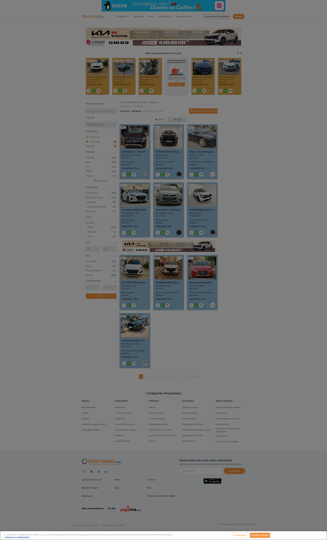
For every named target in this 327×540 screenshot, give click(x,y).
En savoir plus (239, 535)
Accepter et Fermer (260, 535)
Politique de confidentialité (17, 537)
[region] (163, 535)
